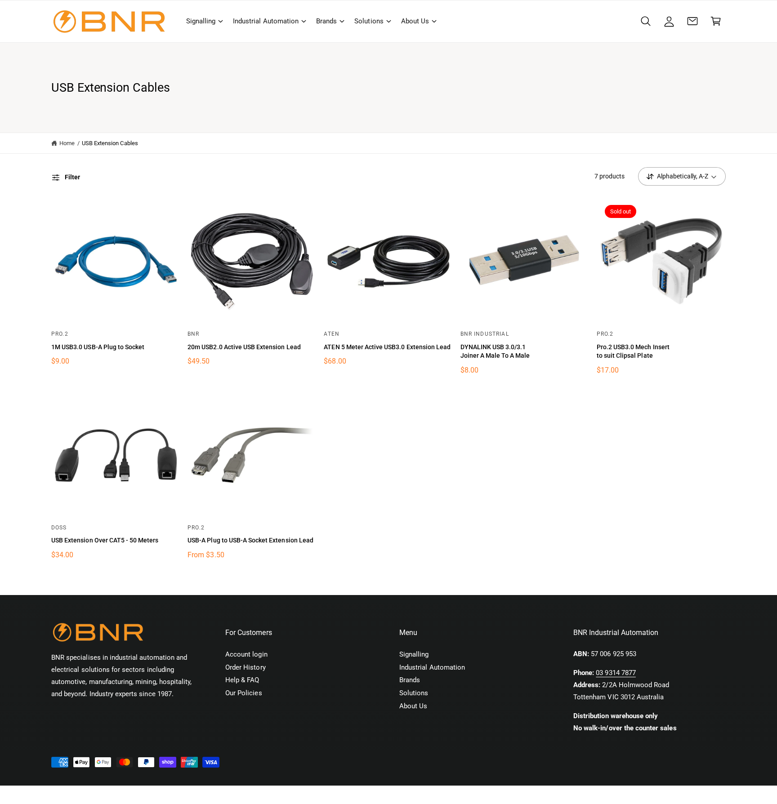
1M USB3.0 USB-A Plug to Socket (97, 347)
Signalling (200, 21)
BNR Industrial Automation (104, 795)
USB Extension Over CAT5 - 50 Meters (104, 540)
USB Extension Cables (110, 143)
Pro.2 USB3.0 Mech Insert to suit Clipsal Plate (633, 351)
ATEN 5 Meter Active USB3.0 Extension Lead (387, 347)
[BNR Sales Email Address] (692, 21)
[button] (204, 21)
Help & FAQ (242, 680)
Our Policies (243, 693)
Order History (245, 667)
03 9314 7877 (616, 673)
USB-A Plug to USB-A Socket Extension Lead (250, 540)
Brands (326, 21)
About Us (415, 21)
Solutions (368, 21)
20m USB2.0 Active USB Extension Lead (244, 347)
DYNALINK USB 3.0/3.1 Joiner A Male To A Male (495, 351)
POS (146, 795)
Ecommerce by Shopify (192, 795)
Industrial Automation (266, 21)
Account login (246, 654)
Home (67, 143)
